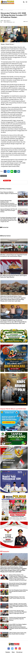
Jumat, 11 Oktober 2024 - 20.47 (9, 22)
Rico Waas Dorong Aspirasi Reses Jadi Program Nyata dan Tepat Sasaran (13, 276)
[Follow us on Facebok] (8, 648)
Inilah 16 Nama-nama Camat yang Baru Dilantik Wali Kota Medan (17, 633)
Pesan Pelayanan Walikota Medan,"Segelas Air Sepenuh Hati (8, 192)
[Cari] (23, 2)
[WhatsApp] (15, 171)
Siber (13, 652)
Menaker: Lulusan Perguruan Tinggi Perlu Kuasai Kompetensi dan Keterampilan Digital (13, 255)
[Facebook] (5, 171)
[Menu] (27, 2)
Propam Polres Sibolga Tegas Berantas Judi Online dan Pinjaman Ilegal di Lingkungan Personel (18, 612)
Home (2, 9)
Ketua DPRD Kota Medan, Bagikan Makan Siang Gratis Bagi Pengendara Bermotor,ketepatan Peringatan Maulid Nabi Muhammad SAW (18, 627)
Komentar (26, 21)
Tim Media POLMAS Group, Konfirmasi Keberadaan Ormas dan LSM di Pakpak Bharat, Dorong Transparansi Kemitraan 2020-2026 (13, 322)
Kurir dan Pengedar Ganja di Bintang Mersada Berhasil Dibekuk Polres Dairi (18, 591)
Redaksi (8, 652)
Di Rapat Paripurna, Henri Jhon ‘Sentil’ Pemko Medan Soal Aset (17, 597)
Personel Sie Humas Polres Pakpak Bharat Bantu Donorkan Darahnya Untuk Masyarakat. (18, 584)
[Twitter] (8, 171)
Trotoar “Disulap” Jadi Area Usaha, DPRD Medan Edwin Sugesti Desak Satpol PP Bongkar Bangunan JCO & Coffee (18, 605)
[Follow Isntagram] (16, 648)
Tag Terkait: (3, 175)
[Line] (12, 171)
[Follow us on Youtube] (19, 648)
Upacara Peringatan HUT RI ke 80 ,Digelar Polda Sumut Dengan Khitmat (8, 210)
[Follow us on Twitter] (12, 648)
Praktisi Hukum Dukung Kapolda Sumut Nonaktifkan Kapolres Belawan (17, 619)
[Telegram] (18, 171)
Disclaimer (19, 652)
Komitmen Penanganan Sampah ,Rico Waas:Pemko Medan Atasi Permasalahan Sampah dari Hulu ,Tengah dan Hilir (8, 219)
